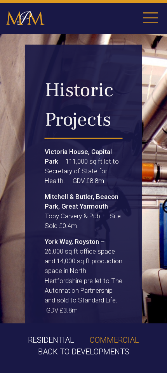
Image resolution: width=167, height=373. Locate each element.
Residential (51, 340)
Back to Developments (83, 351)
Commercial (114, 340)
